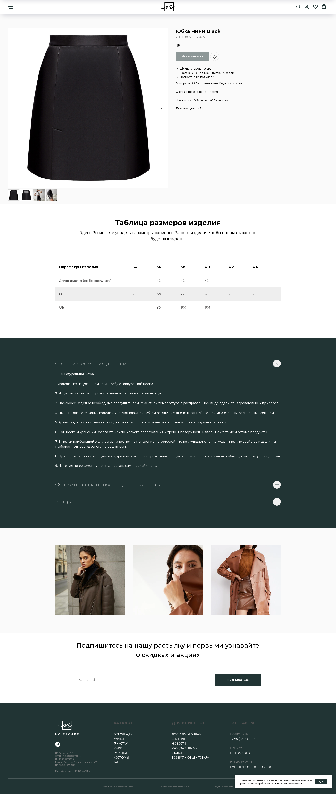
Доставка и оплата (187, 734)
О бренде (179, 739)
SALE (117, 762)
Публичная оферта (224, 786)
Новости (179, 743)
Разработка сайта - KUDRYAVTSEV (72, 771)
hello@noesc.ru (243, 753)
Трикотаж (121, 743)
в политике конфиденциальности (285, 783)
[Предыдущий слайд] (15, 108)
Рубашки (120, 753)
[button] (298, 6)
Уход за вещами (185, 748)
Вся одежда (123, 734)
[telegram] (57, 744)
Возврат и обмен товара (190, 757)
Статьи (177, 753)
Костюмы (121, 757)
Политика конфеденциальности (118, 786)
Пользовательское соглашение (174, 786)
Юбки (118, 748)
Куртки (119, 739)
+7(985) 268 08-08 (242, 739)
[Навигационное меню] (10, 7)
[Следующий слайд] (161, 108)
